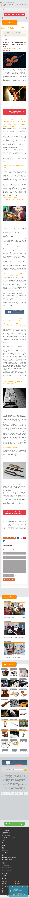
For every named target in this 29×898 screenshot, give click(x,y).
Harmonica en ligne (9, 781)
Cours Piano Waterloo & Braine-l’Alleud (14, 773)
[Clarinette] (14, 686)
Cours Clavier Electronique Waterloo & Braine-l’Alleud (15, 777)
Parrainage (5, 852)
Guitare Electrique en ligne (19, 787)
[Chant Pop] (5, 686)
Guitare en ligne (7, 787)
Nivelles (19, 881)
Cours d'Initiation (6, 830)
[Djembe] (23, 696)
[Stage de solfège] (14, 654)
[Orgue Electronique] (5, 737)
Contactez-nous (6, 865)
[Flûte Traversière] (14, 706)
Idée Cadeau (6, 850)
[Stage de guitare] (14, 614)
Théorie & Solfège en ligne (19, 784)
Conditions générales (8, 867)
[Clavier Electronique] (23, 686)
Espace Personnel (7, 863)
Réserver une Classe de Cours (10, 857)
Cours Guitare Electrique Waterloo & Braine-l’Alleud (14, 776)
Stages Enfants (6, 839)
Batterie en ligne (19, 783)
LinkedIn (4, 541)
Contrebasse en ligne (9, 780)
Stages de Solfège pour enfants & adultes (15, 657)
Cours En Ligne (6, 835)
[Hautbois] (14, 727)
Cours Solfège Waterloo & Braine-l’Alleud (15, 779)
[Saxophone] (23, 737)
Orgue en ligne (10, 783)
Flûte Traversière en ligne (15, 789)
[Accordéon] (5, 676)
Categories (10, 32)
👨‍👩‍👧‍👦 (2, 832)
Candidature (5, 855)
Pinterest (24, 538)
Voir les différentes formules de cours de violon (14, 512)
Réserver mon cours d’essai (14, 14)
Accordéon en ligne (20, 781)
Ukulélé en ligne (9, 788)
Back (6, 39)
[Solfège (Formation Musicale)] (5, 747)
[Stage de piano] (14, 634)
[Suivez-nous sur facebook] (2, 892)
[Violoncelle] (24, 751)
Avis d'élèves (6, 854)
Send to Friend (9, 537)
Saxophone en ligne (21, 780)
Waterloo (19, 884)
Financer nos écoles (7, 870)
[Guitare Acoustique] (23, 706)
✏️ (2, 830)
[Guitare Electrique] (14, 717)
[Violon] (14, 751)
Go (25, 769)
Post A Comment (9, 579)
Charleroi (5, 883)
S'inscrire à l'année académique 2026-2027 (14, 18)
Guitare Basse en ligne (19, 788)
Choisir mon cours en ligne (14, 824)
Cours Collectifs (6, 832)
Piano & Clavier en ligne (19, 785)
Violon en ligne (8, 785)
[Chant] (23, 676)
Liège (4, 888)
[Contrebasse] (5, 696)
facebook (18, 538)
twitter (21, 538)
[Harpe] (5, 727)
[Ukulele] (5, 751)
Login (4, 842)
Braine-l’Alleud (6, 879)
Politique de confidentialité (9, 869)
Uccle (18, 883)
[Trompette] (23, 741)
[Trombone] (14, 747)
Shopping (5, 875)
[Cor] (14, 696)
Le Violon (5, 48)
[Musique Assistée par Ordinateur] (23, 727)
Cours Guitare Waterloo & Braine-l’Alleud (15, 775)
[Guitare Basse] (5, 717)
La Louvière (6, 886)
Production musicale (7, 859)
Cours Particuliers (7, 833)
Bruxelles (5, 881)
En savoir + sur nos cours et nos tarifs (14, 112)
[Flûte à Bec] (5, 706)
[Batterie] (14, 676)
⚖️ (2, 867)
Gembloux (5, 884)
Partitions (5, 848)
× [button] (27, 886)
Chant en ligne (7, 784)
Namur (18, 879)
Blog (4, 847)
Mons (4, 890)
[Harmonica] (23, 717)
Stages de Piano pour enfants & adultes (15, 637)
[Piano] (14, 737)
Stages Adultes (6, 840)
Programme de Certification (9, 837)
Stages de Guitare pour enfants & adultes (15, 617)
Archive (18, 32)
